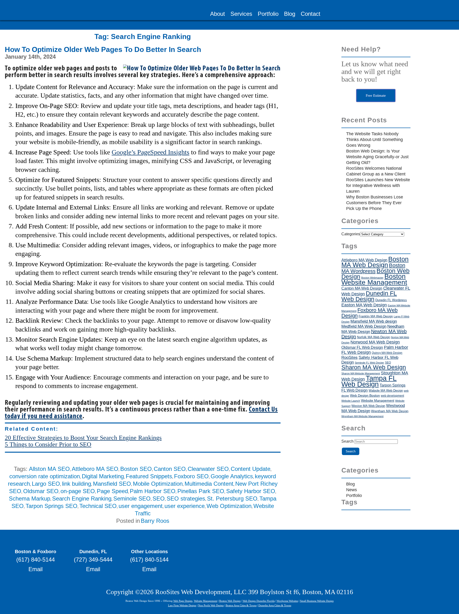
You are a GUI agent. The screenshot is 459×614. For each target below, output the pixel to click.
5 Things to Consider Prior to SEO (48, 444)
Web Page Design (182, 600)
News (351, 489)
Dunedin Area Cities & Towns (274, 605)
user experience (184, 506)
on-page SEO (77, 491)
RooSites (349, 357)
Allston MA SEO (49, 469)
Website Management (377, 400)
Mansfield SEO (112, 483)
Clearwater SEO (208, 469)
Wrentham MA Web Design (389, 411)
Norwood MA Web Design (375, 342)
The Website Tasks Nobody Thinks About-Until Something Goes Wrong (374, 139)
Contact (310, 14)
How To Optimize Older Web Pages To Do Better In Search (103, 49)
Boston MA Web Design (375, 262)
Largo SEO (46, 483)
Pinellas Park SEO (200, 491)
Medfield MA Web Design (363, 326)
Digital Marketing (103, 476)
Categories (350, 234)
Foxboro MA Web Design (369, 313)
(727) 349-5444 (93, 559)
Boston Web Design (230, 600)
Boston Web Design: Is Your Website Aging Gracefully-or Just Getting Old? (377, 157)
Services (241, 14)
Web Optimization (229, 506)
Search (347, 441)
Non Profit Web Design (211, 605)
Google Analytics (232, 476)
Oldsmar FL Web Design (362, 347)
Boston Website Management (374, 279)
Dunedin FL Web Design (369, 296)
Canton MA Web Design (361, 288)
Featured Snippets (149, 476)
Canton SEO (170, 469)
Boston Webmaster (372, 277)
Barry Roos (155, 521)
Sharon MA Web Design (373, 367)
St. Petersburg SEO (232, 498)
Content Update (250, 469)
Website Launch (350, 400)
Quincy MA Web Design (387, 353)
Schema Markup (29, 498)
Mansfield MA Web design (373, 321)
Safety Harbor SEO (250, 491)
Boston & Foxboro (35, 551)
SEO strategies (186, 498)
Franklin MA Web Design (376, 316)
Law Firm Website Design (182, 605)
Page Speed (112, 491)
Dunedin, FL (93, 551)
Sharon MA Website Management (360, 373)
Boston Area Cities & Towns (241, 605)
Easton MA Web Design (364, 304)
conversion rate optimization (44, 476)
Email (35, 569)
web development (392, 395)
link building (76, 483)
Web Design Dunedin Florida (259, 600)
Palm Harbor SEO (152, 491)
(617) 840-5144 (35, 559)
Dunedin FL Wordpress (391, 300)
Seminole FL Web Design (369, 362)
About (217, 14)
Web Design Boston (365, 395)
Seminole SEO (132, 498)
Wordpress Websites (287, 600)
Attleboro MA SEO (95, 469)
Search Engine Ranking (81, 498)
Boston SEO (136, 469)
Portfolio (268, 14)
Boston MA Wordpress (373, 268)
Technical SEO (98, 506)
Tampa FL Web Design (369, 381)
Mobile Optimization (158, 483)
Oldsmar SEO (41, 491)
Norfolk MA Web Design (373, 337)
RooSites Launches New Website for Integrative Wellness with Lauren (378, 185)
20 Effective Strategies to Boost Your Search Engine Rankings (83, 437)
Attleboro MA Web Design (364, 260)
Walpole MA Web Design (386, 390)
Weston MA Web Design (368, 406)
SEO (159, 498)
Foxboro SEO (191, 476)
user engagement (141, 506)
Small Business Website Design (317, 600)
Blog (289, 14)
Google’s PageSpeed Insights (150, 152)
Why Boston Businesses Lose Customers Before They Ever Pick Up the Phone (374, 203)
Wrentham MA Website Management (362, 416)
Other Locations (149, 551)
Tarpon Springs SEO (51, 506)
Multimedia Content (209, 483)
